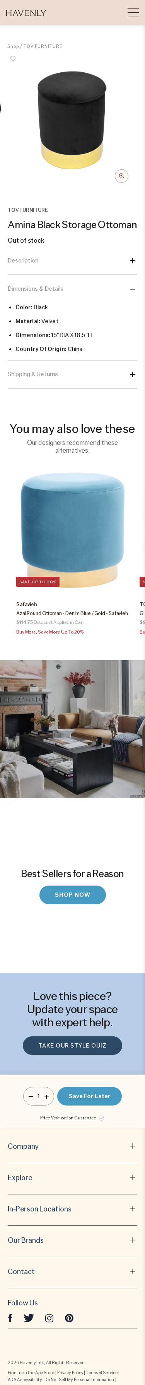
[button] (26, 12)
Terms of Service (102, 1372)
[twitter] (29, 1317)
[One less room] (31, 1096)
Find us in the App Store (31, 1372)
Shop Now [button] (72, 894)
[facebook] (10, 1317)
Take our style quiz (72, 1045)
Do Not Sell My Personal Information (79, 1379)
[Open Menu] (133, 12)
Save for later (89, 1096)
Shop (13, 46)
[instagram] (49, 1317)
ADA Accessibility (25, 1379)
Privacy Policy (70, 1372)
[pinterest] (69, 1317)
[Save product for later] (13, 63)
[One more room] (46, 1096)
